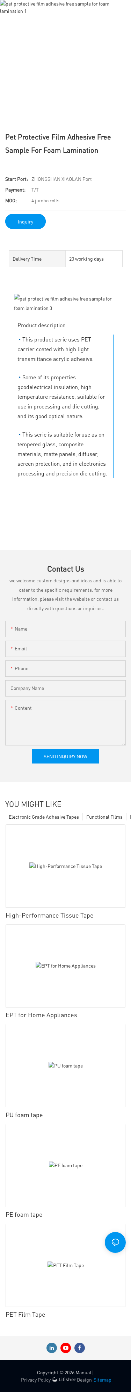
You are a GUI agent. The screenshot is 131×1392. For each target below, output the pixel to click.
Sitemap (102, 1379)
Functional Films (104, 816)
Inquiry (25, 221)
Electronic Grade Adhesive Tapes (44, 816)
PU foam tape (24, 1115)
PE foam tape (24, 1214)
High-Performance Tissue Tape (50, 915)
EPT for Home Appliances (41, 1015)
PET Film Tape (25, 1314)
